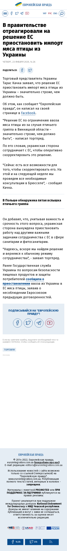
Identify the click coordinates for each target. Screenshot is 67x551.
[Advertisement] (33, 389)
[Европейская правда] (33, 3)
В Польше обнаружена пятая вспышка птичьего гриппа (32, 202)
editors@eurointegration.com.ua (44, 465)
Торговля (9, 350)
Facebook (28, 113)
